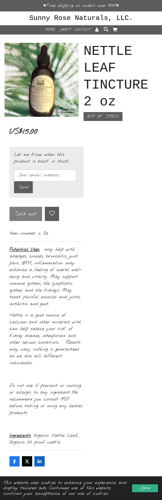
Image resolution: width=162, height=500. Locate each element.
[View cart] (114, 30)
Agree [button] (145, 488)
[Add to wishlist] (52, 214)
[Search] (105, 29)
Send (23, 187)
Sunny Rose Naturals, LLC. (81, 18)
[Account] (96, 30)
